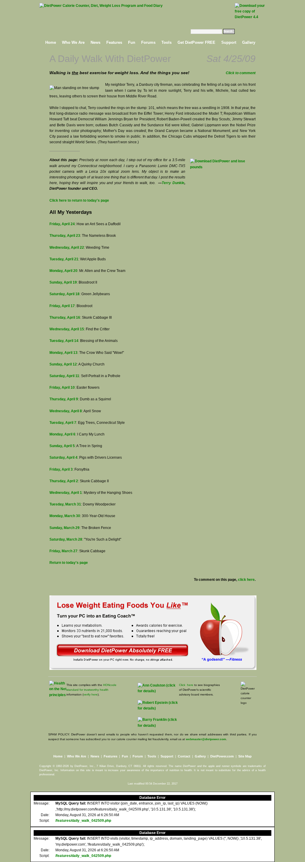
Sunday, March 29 (64, 528)
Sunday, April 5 (62, 446)
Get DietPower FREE (196, 42)
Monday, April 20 (63, 271)
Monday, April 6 (62, 434)
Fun (131, 42)
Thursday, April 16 (64, 317)
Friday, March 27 (63, 551)
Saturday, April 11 (64, 376)
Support (228, 42)
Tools (166, 42)
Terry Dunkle (173, 183)
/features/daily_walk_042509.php (83, 821)
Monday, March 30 (64, 516)
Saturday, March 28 (65, 539)
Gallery (248, 42)
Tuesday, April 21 (63, 259)
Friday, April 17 (62, 306)
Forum (138, 756)
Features (114, 42)
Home (50, 42)
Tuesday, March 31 (65, 504)
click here (246, 580)
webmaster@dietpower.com (206, 739)
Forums (148, 42)
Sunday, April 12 (63, 364)
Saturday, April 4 (63, 457)
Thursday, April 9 (63, 399)
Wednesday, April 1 (65, 493)
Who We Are (73, 42)
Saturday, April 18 (64, 294)
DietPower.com (222, 756)
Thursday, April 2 (63, 481)
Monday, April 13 (63, 353)
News (95, 42)
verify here (90, 694)
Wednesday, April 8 (65, 411)
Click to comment (241, 73)
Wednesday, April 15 (66, 329)
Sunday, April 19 (63, 282)
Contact (184, 756)
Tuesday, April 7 (62, 423)
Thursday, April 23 (64, 236)
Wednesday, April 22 (66, 247)
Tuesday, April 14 (63, 341)
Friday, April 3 (61, 469)
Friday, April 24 (62, 224)
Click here (186, 685)
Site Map (245, 756)
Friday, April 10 (62, 387)
